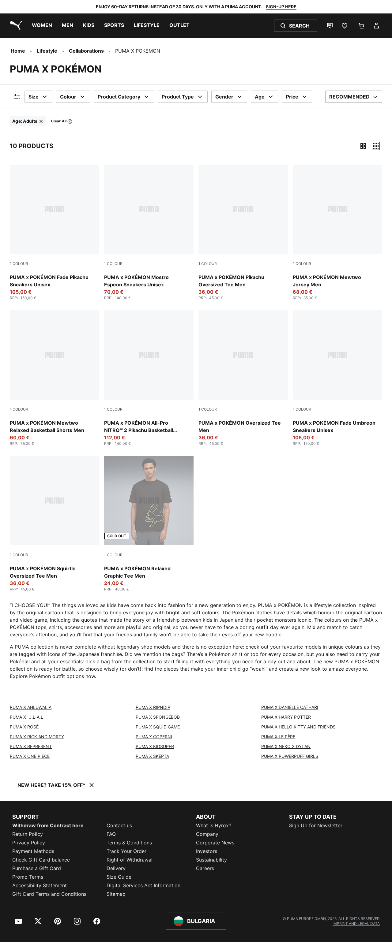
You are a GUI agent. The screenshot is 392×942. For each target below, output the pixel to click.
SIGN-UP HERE (281, 6)
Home (18, 51)
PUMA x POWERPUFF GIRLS (289, 756)
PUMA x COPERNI (154, 736)
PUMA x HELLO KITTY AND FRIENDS (298, 726)
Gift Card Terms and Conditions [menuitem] (49, 894)
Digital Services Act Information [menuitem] (143, 885)
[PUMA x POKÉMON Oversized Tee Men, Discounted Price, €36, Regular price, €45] (243, 378)
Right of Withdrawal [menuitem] (130, 860)
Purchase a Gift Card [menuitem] (36, 868)
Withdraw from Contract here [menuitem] (48, 825)
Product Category (119, 97)
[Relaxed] (375, 146)
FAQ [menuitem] (111, 834)
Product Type (178, 97)
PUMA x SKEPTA (152, 756)
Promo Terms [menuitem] (27, 877)
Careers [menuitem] (205, 868)
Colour (68, 97)
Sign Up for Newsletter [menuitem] (315, 825)
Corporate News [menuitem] (215, 843)
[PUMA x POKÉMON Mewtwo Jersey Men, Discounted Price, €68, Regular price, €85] (337, 232)
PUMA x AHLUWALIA (30, 707)
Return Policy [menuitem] (27, 834)
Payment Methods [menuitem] (33, 851)
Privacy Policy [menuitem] (28, 843)
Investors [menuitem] (206, 851)
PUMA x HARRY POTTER (286, 717)
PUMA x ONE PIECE (30, 756)
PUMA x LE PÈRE (278, 736)
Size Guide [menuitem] (119, 877)
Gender (224, 97)
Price (292, 97)
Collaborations (86, 51)
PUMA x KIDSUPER (155, 746)
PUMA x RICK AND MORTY (37, 736)
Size (33, 97)
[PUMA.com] (15, 26)
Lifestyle (47, 51)
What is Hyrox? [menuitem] (213, 825)
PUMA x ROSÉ (24, 726)
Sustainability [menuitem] (211, 860)
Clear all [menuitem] (58, 122)
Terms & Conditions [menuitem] (129, 843)
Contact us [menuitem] (119, 825)
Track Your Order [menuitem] (126, 851)
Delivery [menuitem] (116, 868)
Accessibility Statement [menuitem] (39, 885)
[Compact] (363, 146)
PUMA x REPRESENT (31, 746)
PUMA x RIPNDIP (153, 707)
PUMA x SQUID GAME (158, 726)
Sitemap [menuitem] (116, 894)
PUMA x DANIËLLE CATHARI (289, 707)
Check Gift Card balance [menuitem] (41, 860)
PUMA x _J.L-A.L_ (27, 717)
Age (260, 97)
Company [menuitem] (207, 834)
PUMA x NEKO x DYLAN (286, 746)
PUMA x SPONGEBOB (158, 717)
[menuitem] (42, 26)
